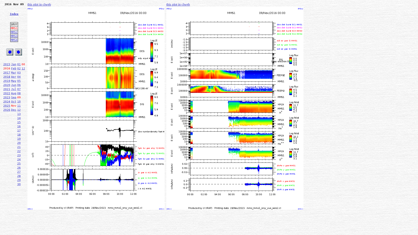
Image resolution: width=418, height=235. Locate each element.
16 (19, 126)
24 (19, 159)
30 (19, 184)
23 (19, 155)
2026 (6, 109)
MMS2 (14, 32)
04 (19, 76)
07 (19, 89)
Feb (13, 68)
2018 (6, 76)
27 (19, 171)
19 (19, 138)
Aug (13, 93)
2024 (6, 101)
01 (19, 64)
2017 (6, 72)
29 (19, 180)
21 (19, 147)
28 (19, 176)
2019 (6, 80)
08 (19, 93)
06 (19, 85)
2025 (6, 105)
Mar (13, 72)
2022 (6, 93)
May (13, 80)
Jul (13, 89)
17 (19, 130)
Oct (13, 101)
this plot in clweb (39, 4)
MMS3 (14, 36)
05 (19, 80)
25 (19, 163)
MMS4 (14, 40)
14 (19, 118)
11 (19, 105)
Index (14, 14)
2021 (6, 89)
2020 (6, 85)
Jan (13, 64)
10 (19, 101)
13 (19, 114)
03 (19, 72)
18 (19, 134)
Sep (13, 97)
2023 (6, 97)
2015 (6, 64)
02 (19, 68)
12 (23, 68)
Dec (13, 109)
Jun (13, 85)
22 (19, 151)
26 (19, 167)
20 (19, 142)
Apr (13, 76)
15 (19, 122)
